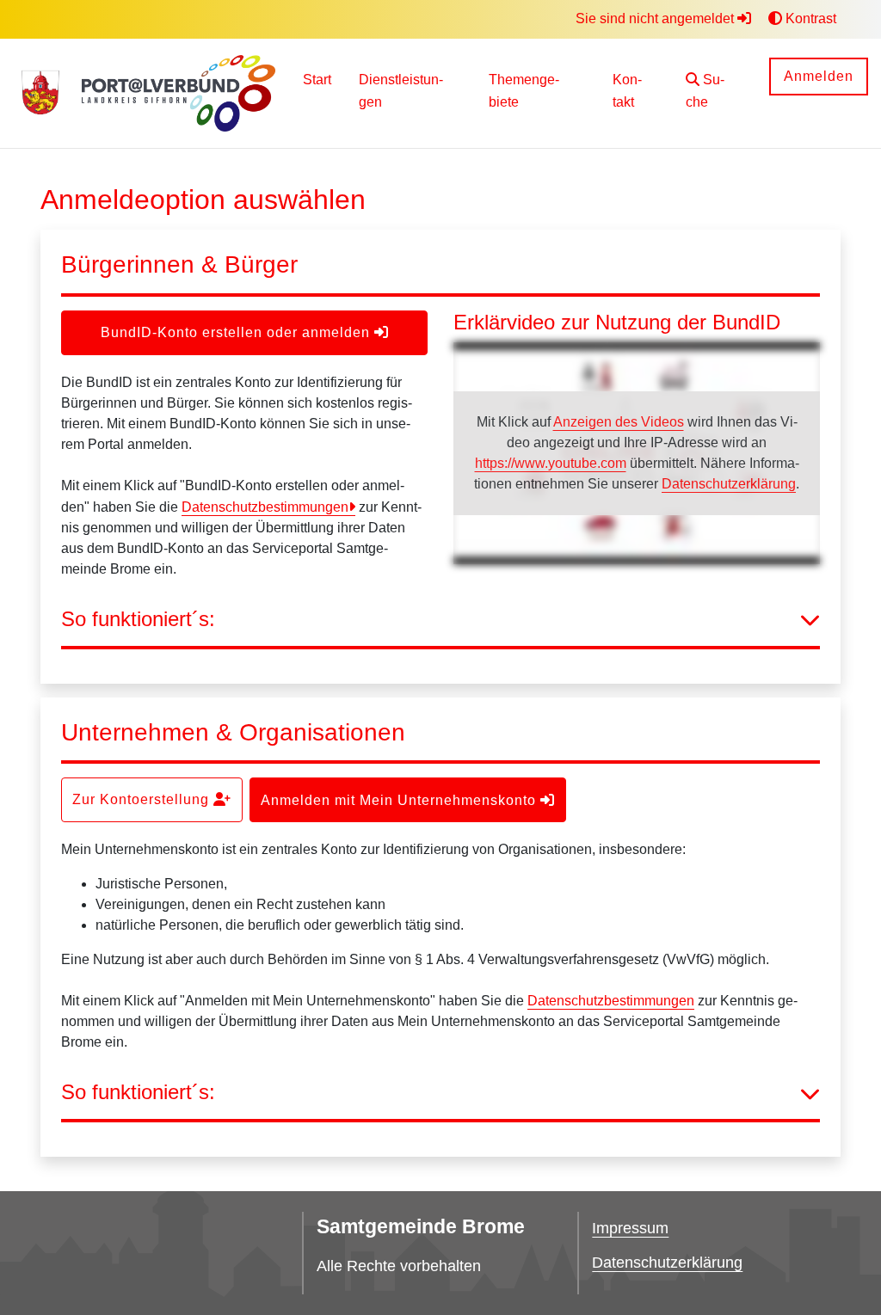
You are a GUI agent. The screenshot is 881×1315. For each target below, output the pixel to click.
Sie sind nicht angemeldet (656, 18)
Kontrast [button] (809, 18)
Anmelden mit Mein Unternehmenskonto (400, 800)
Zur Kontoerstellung (142, 799)
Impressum (630, 1228)
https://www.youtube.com (550, 463)
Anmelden (818, 76)
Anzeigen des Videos (618, 422)
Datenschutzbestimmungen (265, 507)
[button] (714, 93)
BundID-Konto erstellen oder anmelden (237, 332)
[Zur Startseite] (40, 94)
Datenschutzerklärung (729, 483)
